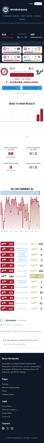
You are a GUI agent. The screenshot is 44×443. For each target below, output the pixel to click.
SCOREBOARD (7, 16)
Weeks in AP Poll (22, 303)
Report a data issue (23, 93)
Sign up (38, 4)
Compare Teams (8, 394)
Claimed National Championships (22, 249)
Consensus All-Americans (22, 282)
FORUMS (22, 19)
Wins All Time (22, 271)
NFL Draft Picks (22, 293)
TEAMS (22, 16)
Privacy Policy (6, 406)
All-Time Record (22, 244)
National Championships (11, 387)
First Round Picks (22, 298)
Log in (5, 344)
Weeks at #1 (22, 309)
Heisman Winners (22, 287)
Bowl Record (22, 276)
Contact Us (6, 416)
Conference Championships (22, 260)
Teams (4, 391)
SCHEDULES (37, 16)
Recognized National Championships (22, 255)
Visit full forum (18, 325)
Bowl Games (22, 265)
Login (31, 3)
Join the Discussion (9, 88)
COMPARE (29, 16)
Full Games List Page (31, 88)
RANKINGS (16, 16)
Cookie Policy (7, 413)
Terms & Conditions (9, 410)
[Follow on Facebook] (18, 37)
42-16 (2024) (11, 157)
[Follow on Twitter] (22, 37)
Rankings (5, 384)
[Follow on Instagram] (26, 37)
